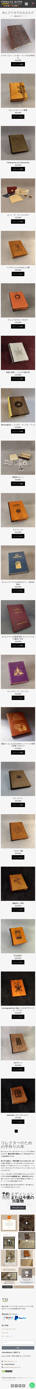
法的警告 (19, 1378)
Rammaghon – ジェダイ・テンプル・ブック (18, 425)
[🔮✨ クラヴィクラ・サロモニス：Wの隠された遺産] (26, 1258)
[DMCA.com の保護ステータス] (7, 1372)
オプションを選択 (18, 64)
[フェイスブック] (12, 1385)
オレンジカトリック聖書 (18, 110)
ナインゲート (18, 798)
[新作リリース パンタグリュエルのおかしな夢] (9, 1275)
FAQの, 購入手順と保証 (8, 1329)
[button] (26, 3)
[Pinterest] (19, 1385)
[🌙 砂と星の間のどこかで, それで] (9, 1240)
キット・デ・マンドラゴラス (18, 215)
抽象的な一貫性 (18, 903)
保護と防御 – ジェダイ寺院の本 (18, 372)
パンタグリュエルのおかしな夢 (18, 267)
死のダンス (18, 1063)
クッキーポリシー (11, 1380)
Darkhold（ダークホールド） (18, 1115)
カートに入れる (18, 117)
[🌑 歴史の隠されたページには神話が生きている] (26, 1240)
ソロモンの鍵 (18, 851)
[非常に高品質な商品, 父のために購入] (9, 1223)
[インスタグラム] (16, 1385)
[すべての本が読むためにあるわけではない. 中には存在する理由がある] (26, 1223)
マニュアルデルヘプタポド (18, 320)
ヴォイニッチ (18, 530)
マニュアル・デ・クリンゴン (18, 691)
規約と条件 (5, 1333)
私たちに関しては (7, 1336)
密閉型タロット (18, 477)
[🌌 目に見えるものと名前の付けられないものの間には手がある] (9, 1258)
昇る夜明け (18, 956)
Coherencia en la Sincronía (18, 163)
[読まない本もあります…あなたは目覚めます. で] (26, 1275)
